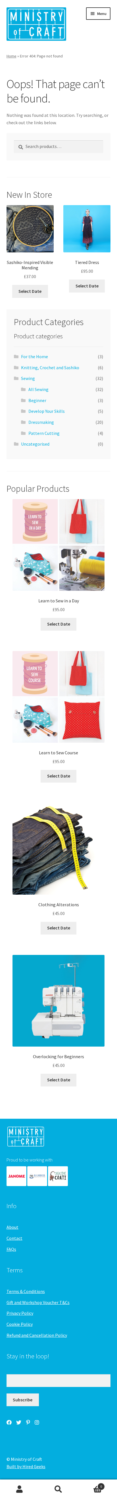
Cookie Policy (20, 1324)
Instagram (37, 1422)
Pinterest (28, 1422)
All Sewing (38, 389)
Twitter (18, 1422)
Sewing (28, 378)
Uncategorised (35, 444)
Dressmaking (41, 422)
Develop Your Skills (46, 411)
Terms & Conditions (26, 1291)
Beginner (37, 400)
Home (11, 56)
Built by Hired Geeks (26, 1466)
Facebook (9, 1422)
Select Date (29, 291)
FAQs (11, 1249)
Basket (90, 1484)
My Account (19, 1489)
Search (58, 1489)
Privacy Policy (20, 1313)
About (12, 1227)
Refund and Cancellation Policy (37, 1335)
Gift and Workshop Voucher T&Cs (38, 1302)
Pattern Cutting (44, 433)
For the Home (34, 356)
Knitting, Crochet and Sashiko (50, 367)
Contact (14, 1238)
